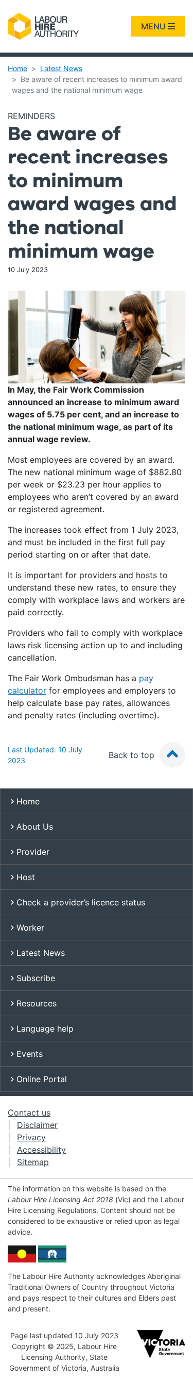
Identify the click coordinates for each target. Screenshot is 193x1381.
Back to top (133, 755)
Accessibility (41, 1149)
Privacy (31, 1137)
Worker (29, 927)
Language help (44, 1028)
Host (24, 877)
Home (17, 68)
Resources (35, 1003)
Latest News (61, 68)
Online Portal (40, 1079)
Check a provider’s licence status (79, 902)
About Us (33, 826)
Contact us (29, 1112)
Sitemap (33, 1162)
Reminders (31, 116)
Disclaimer (37, 1125)
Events (28, 1054)
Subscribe (34, 978)
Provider (31, 852)
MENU (154, 26)
